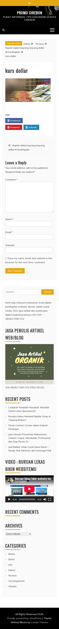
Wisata (12, 586)
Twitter (32, 120)
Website (10, 245)
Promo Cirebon (29, 12)
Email (9, 232)
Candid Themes (39, 622)
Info (10, 564)
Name (9, 219)
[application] (29, 488)
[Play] (9, 499)
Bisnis (11, 559)
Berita (11, 553)
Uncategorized (16, 580)
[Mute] (44, 499)
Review (12, 575)
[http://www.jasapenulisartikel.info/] (29, 383)
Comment (11, 179)
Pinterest (14, 127)
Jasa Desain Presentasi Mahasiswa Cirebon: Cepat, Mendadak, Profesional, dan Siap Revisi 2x (29, 438)
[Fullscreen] (49, 499)
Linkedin (32, 127)
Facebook (14, 120)
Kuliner (11, 570)
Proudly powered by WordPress (24, 618)
